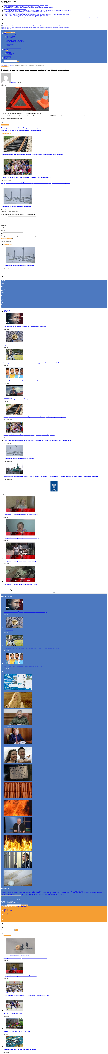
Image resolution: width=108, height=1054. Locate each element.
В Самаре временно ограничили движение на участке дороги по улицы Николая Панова (26, 15)
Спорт (12, 894)
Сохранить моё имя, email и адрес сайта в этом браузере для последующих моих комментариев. (26, 236)
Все (7, 50)
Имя (2, 227)
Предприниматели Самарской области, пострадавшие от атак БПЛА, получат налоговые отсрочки (28, 7)
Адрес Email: (4, 905)
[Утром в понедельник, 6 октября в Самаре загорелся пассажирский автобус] (54, 808)
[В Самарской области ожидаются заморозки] (54, 196)
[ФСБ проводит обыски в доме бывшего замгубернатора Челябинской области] (54, 860)
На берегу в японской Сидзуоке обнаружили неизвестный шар (25, 958)
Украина (26, 894)
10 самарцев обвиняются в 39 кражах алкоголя (20, 1049)
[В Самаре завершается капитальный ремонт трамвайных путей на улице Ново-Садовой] (54, 144)
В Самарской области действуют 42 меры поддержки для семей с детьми (22, 6)
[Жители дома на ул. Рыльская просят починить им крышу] (54, 878)
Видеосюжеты (10, 53)
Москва (86, 892)
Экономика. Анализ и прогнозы (14, 40)
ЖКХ (78, 892)
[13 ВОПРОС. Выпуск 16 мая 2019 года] (55, 391)
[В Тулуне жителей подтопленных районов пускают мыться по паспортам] (54, 772)
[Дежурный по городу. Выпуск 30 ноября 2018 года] (55, 968)
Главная (6, 31)
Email (2, 230)
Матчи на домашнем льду (13, 1013)
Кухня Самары (10, 44)
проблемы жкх (56, 894)
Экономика (43, 894)
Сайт (2, 233)
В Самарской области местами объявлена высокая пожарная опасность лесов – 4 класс (25, 11)
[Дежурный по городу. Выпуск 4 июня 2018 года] (55, 574)
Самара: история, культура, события (15, 41)
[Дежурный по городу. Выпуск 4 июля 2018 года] (55, 551)
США (99, 892)
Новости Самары (9, 32)
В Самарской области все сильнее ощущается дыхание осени (19, 13)
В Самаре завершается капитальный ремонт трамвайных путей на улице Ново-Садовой (26, 5)
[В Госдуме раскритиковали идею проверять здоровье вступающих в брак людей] (54, 755)
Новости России (10, 36)
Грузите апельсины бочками (13, 48)
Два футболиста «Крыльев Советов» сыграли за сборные (23, 381)
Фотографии (8, 54)
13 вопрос (8, 52)
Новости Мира (10, 37)
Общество (93, 892)
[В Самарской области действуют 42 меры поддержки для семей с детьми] (54, 167)
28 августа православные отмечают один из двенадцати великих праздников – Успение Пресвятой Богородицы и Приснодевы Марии (37, 10)
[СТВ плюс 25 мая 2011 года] (54, 825)
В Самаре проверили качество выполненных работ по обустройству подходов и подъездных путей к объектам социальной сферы (36, 14)
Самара (5, 894)
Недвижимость (10, 46)
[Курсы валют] (55, 337)
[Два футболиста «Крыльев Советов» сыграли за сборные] (55, 373)
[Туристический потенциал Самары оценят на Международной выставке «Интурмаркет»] (54, 682)
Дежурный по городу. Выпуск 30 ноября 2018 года (21, 976)
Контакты (7, 58)
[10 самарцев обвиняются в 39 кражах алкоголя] (55, 1041)
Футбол (36, 894)
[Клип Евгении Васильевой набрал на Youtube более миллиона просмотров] (54, 700)
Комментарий (4, 225)
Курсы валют (8, 345)
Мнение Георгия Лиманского (13, 34)
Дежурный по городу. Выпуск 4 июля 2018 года (20, 561)
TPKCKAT (14, 82)
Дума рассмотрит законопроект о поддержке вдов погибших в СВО (27, 995)
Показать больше (5, 125)
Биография (7, 56)
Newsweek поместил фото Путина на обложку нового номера (25, 326)
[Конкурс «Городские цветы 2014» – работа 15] (55, 1023)
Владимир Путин (18, 892)
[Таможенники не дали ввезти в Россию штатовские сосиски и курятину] (54, 790)
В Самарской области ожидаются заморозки (15, 9)
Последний (6, 311)
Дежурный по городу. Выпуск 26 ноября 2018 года (21, 515)
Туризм (8, 45)
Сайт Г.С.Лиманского (21, 906)
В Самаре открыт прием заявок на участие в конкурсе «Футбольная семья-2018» (31, 363)
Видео (6, 49)
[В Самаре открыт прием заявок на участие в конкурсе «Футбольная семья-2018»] (55, 355)
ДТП (2, 123)
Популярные (7, 310)
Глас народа (9, 42)
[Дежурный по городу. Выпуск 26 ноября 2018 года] (55, 504)
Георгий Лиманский (26, 892)
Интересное (9, 38)
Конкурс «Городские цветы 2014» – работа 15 (19, 1031)
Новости (6, 33)
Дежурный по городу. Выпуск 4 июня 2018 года (20, 584)
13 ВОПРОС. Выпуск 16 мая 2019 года (16, 399)
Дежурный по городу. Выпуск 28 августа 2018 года (21, 538)
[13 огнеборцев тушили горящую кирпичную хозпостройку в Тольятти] (54, 843)
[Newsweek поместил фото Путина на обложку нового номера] (55, 319)
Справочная (8, 57)
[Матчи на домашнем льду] (55, 1005)
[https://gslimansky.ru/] (6, 28)
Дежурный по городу (59, 892)
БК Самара (10, 892)
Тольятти (19, 894)
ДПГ (37, 892)
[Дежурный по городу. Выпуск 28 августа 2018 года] (55, 527)
